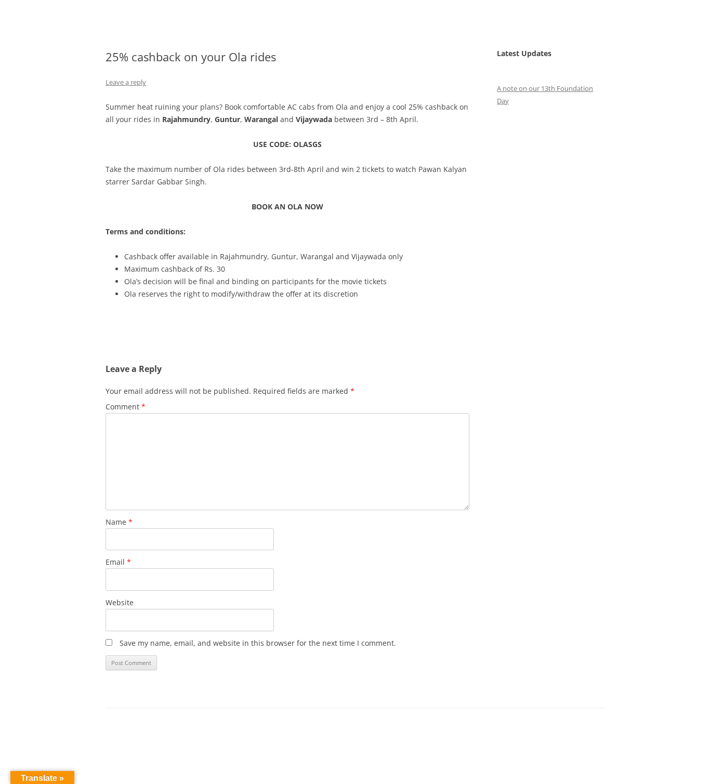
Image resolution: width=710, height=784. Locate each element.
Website (120, 602)
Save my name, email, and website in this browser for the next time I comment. (258, 643)
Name (119, 522)
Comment (126, 406)
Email (118, 562)
